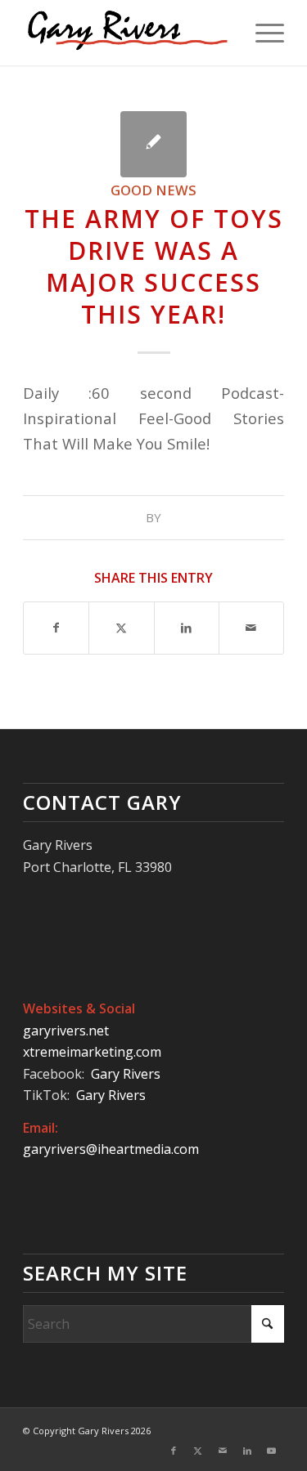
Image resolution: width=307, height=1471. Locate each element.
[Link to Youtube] (272, 1450)
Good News (153, 190)
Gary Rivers (127, 1074)
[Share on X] (121, 627)
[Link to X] (198, 1450)
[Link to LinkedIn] (247, 1450)
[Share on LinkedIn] (187, 627)
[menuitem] (261, 32)
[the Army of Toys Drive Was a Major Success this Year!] (153, 144)
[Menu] (261, 32)
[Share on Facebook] (56, 627)
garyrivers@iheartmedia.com (111, 1149)
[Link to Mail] (222, 1450)
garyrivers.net (66, 1031)
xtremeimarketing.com (92, 1052)
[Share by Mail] (251, 627)
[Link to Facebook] (173, 1450)
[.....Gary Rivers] (127, 32)
